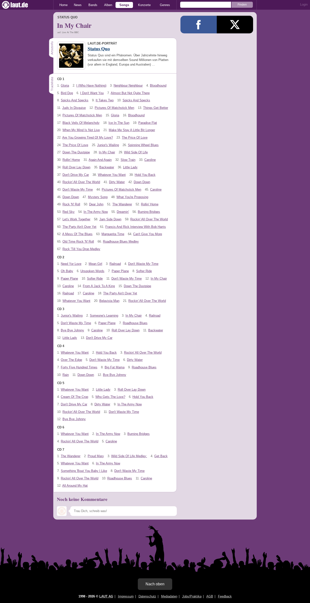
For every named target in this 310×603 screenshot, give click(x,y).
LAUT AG (106, 596)
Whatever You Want (112, 175)
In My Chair (107, 152)
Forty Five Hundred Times (79, 367)
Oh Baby (67, 271)
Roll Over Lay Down (76, 167)
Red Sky (68, 212)
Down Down (142, 182)
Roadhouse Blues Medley (121, 241)
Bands (92, 5)
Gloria (65, 85)
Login (304, 4)
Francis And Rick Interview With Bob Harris (135, 227)
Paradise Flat (147, 123)
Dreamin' (123, 212)
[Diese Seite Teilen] (198, 24)
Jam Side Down (110, 219)
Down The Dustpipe (76, 152)
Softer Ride (144, 271)
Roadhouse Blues (135, 323)
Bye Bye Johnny (72, 330)
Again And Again (100, 160)
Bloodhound (158, 85)
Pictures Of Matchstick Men (114, 108)
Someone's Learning (104, 315)
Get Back (161, 456)
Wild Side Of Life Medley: (129, 456)
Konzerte (144, 5)
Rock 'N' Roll (71, 204)
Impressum (126, 596)
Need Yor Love (71, 264)
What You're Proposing (132, 197)
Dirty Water (117, 182)
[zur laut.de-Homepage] (19, 5)
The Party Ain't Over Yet (79, 227)
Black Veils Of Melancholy (81, 123)
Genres (165, 5)
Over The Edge (71, 360)
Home (63, 5)
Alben (108, 5)
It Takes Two (105, 100)
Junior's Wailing (108, 145)
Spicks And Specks (74, 100)
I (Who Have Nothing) (91, 85)
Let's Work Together (76, 219)
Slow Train (128, 160)
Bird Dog (67, 93)
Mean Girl (95, 264)
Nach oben (155, 584)
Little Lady (130, 167)
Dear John (96, 204)
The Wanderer (122, 204)
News (78, 5)
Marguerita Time (112, 234)
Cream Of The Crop (74, 397)
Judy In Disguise (74, 108)
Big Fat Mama (114, 367)
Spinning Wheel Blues (143, 145)
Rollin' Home (71, 160)
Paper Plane (120, 271)
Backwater (106, 167)
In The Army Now (96, 212)
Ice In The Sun (118, 123)
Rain (65, 375)
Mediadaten (169, 596)
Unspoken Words (92, 271)
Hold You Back (145, 175)
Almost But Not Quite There (130, 93)
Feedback (225, 596)
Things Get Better (155, 108)
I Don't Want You (92, 93)
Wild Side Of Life (136, 152)
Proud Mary (96, 456)
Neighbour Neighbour (128, 85)
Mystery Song (98, 197)
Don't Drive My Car (75, 175)
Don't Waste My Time (77, 189)
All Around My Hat (75, 485)
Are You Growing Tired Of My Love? (87, 137)
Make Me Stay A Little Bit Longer (132, 130)
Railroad (115, 264)
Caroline (150, 160)
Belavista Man (109, 301)
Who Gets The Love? (110, 397)
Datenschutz (147, 596)
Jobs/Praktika (192, 596)
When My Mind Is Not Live (81, 130)
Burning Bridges (149, 212)
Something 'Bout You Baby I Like (84, 471)
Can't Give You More (147, 234)
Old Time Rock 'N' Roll (78, 241)
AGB (209, 596)
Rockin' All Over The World (81, 182)
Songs (124, 5)
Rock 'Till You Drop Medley (81, 249)
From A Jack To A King (99, 286)
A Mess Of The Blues (77, 234)
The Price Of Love (134, 137)
